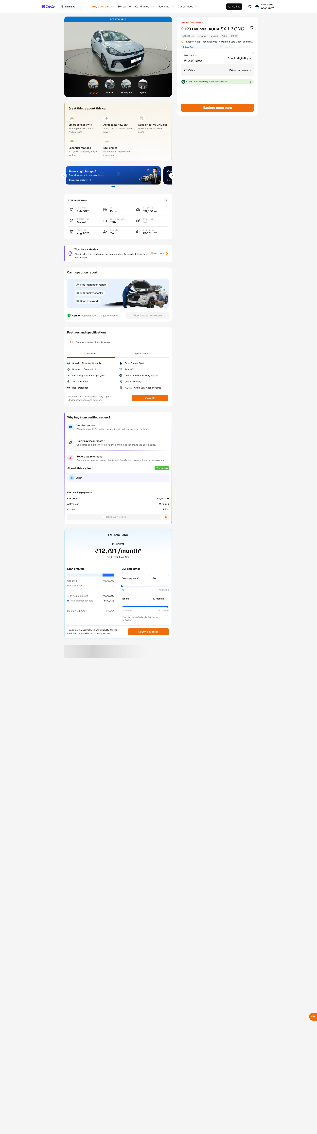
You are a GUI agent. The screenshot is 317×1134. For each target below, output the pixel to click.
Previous (71, 46)
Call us (236, 6)
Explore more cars (217, 107)
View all (150, 398)
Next (164, 46)
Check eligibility (148, 631)
